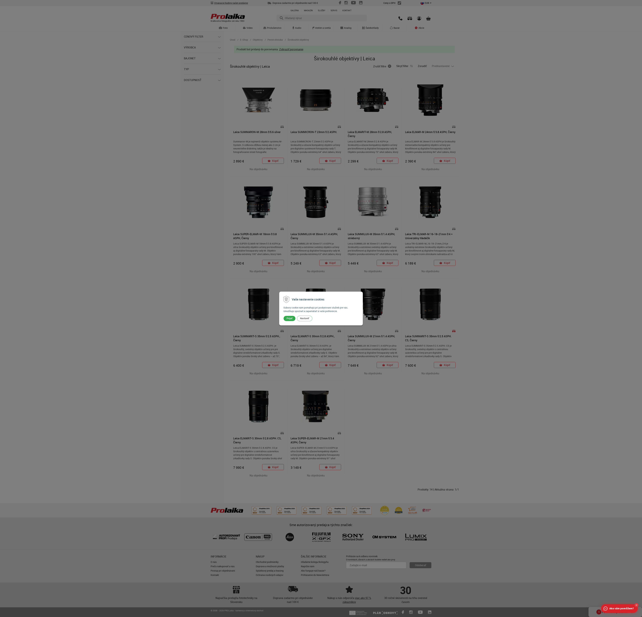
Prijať (289, 318)
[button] (636, 605)
